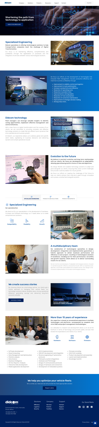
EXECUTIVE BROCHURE (14, 24)
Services (49, 404)
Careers (61, 409)
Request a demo (49, 388)
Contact (64, 3)
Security (36, 409)
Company (21, 3)
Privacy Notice (85, 422)
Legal (92, 422)
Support (56, 3)
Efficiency (37, 404)
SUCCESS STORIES (16, 300)
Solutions (30, 3)
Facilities (49, 409)
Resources (48, 3)
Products (39, 3)
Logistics (37, 407)
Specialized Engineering (23, 204)
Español (89, 3)
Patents (48, 407)
